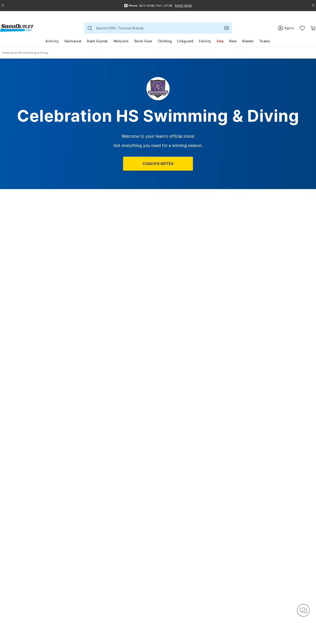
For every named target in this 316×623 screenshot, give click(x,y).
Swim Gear (143, 41)
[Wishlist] (302, 28)
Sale (220, 41)
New (233, 41)
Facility (205, 41)
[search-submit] (89, 28)
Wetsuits (121, 41)
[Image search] (226, 28)
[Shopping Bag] (313, 28)
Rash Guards (97, 41)
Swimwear (72, 41)
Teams (264, 41)
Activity (52, 41)
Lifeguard (185, 41)
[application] (303, 610)
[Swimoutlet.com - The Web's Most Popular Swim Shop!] (17, 27)
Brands (248, 41)
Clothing (165, 41)
